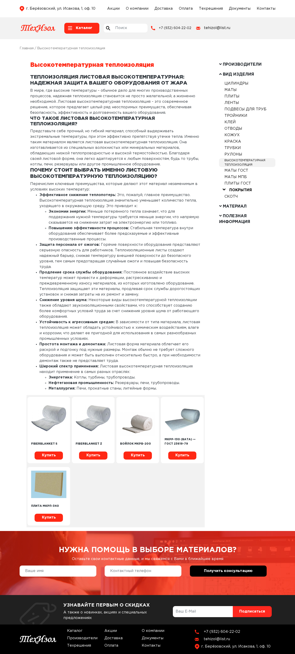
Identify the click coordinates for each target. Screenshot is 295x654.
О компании (137, 8)
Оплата (186, 8)
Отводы (233, 128)
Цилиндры (236, 83)
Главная (27, 48)
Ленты (231, 103)
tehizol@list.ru (217, 28)
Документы (240, 8)
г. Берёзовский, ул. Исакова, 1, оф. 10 (60, 8)
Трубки (232, 148)
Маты (230, 90)
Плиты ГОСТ (237, 183)
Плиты (231, 96)
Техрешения (211, 8)
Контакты (266, 8)
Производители (82, 638)
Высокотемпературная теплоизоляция (244, 162)
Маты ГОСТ (236, 170)
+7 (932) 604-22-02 (175, 28)
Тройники (235, 115)
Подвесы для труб (245, 109)
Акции (113, 8)
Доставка (163, 8)
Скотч (231, 196)
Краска (232, 141)
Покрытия (240, 190)
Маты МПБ (235, 177)
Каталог (75, 631)
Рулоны (233, 154)
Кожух (232, 135)
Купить (49, 455)
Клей (230, 122)
